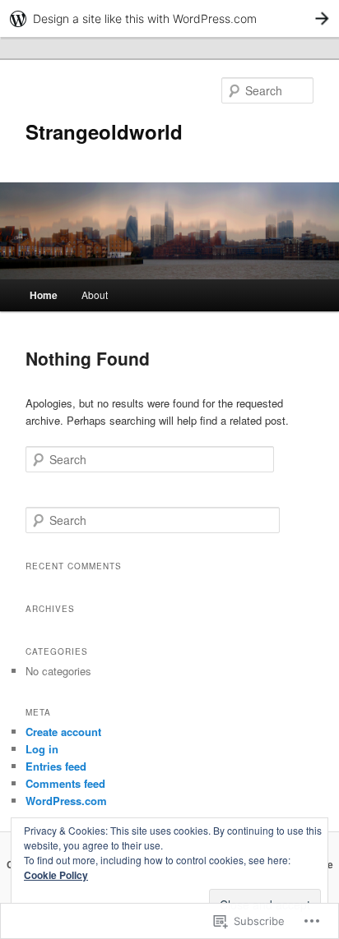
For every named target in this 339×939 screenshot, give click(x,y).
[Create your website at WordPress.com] (169, 18)
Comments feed (65, 783)
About (94, 294)
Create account (63, 731)
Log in (42, 749)
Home (44, 295)
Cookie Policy (56, 875)
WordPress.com (66, 800)
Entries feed (56, 766)
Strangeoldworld (104, 131)
